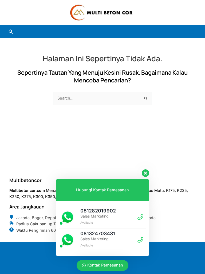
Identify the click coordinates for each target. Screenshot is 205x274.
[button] (11, 31)
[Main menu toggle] (191, 31)
